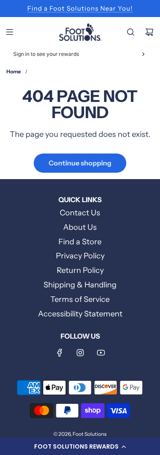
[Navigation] (9, 32)
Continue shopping (80, 163)
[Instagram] (80, 352)
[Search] (130, 32)
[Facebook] (59, 352)
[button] (80, 446)
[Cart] (149, 32)
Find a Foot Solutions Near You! (80, 8)
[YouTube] (100, 352)
